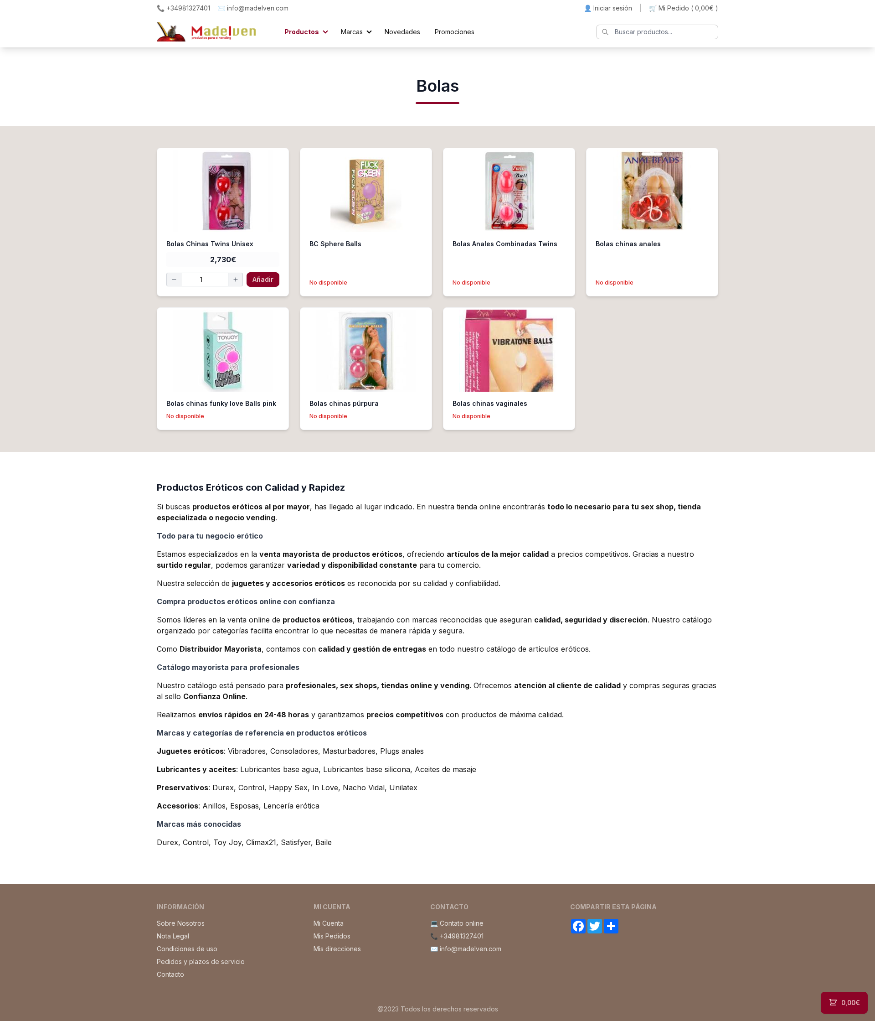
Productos (301, 32)
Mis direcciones (337, 949)
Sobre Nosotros (181, 923)
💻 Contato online (457, 923)
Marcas (352, 32)
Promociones (454, 32)
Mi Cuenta (329, 923)
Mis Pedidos (332, 936)
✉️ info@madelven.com (252, 8)
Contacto (170, 974)
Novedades (402, 32)
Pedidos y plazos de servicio (201, 961)
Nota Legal (173, 936)
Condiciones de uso (187, 949)
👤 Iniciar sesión (608, 8)
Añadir (262, 279)
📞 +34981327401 (183, 8)
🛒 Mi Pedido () (683, 8)
